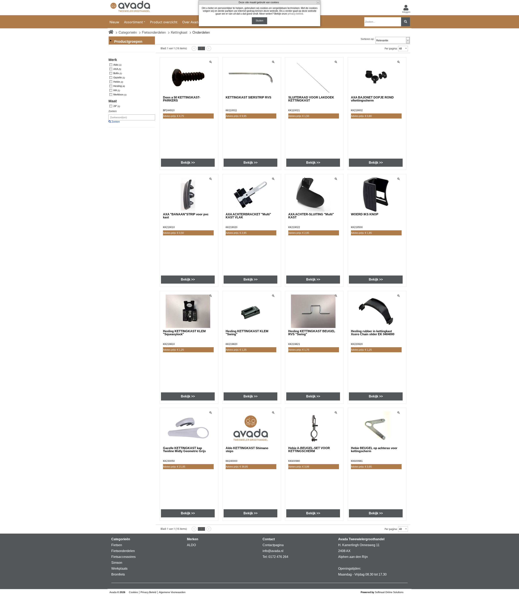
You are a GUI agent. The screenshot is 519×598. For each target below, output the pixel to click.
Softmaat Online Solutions (389, 592)
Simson (116, 562)
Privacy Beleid (148, 592)
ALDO (191, 545)
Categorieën (128, 32)
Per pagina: (391, 48)
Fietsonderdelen (154, 32)
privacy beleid (295, 13)
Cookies (133, 592)
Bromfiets (118, 574)
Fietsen (116, 545)
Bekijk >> (188, 162)
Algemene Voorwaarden (172, 592)
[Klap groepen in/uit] (111, 40)
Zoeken (112, 111)
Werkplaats (119, 568)
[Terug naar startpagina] (130, 7)
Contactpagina (273, 545)
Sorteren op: (367, 39)
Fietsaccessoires (123, 556)
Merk (112, 59)
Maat (112, 101)
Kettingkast (179, 32)
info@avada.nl (273, 551)
